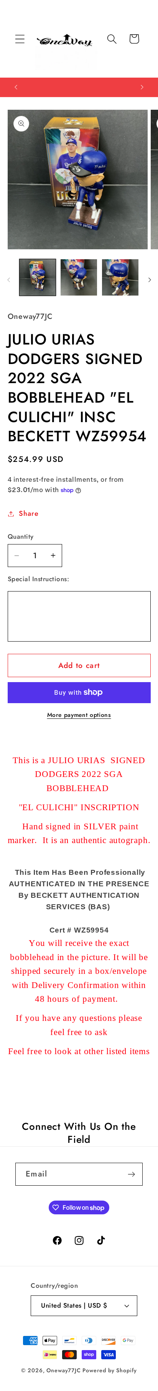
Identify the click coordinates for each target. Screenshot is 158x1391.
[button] (20, 39)
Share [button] (28, 513)
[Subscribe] (131, 1174)
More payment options (79, 715)
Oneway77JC (63, 1370)
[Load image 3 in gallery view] (120, 277)
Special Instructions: (38, 579)
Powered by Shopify (109, 1370)
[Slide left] (8, 279)
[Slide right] (149, 279)
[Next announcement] (142, 87)
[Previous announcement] (16, 87)
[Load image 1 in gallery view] (38, 277)
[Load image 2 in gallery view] (79, 277)
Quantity (21, 536)
